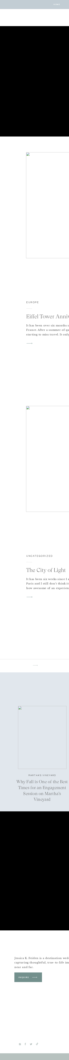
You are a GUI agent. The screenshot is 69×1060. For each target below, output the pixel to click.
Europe (32, 302)
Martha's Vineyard (42, 775)
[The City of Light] (29, 597)
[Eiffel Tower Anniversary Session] (29, 343)
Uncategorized (39, 556)
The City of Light (46, 570)
